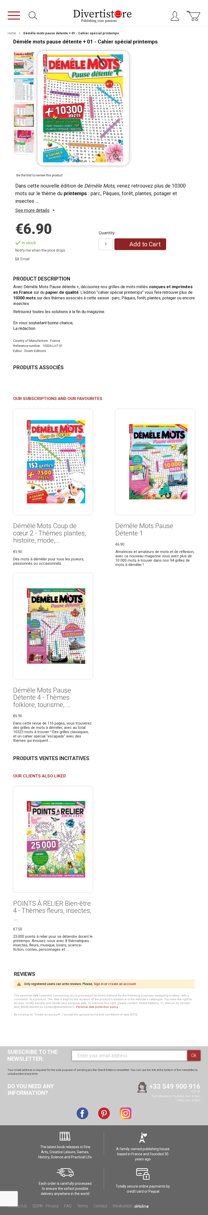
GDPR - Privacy (45, 1206)
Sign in (98, 984)
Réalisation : (123, 1206)
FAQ (67, 1206)
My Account (176, 17)
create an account (122, 984)
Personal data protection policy (97, 1007)
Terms (82, 1206)
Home (12, 33)
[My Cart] (193, 18)
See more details (32, 210)
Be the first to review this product (39, 175)
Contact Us (17, 1206)
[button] (116, 157)
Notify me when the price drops (40, 250)
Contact (101, 1206)
